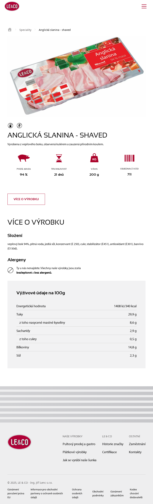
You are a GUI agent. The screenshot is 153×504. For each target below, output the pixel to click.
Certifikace (109, 452)
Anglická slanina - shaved (55, 30)
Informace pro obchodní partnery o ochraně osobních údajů (47, 493)
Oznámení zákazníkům (117, 493)
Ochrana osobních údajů (77, 493)
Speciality (25, 30)
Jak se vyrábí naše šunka (79, 460)
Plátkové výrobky (75, 452)
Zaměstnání (137, 444)
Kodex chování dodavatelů (136, 493)
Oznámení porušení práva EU (15, 493)
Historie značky (112, 444)
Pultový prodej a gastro (79, 444)
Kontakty (135, 452)
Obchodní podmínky (98, 493)
